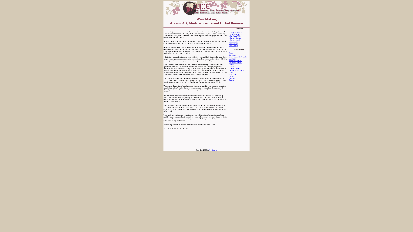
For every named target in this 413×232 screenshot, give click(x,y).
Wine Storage (233, 46)
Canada (231, 65)
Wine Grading (233, 42)
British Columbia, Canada (238, 57)
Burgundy (232, 59)
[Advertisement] (188, 28)
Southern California (235, 63)
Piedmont (232, 76)
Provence (232, 78)
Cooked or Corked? (235, 32)
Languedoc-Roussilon (236, 70)
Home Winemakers (235, 34)
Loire (231, 72)
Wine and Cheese (235, 38)
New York (232, 74)
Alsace (231, 53)
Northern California (235, 61)
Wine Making (233, 44)
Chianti (231, 66)
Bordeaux (232, 55)
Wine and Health (234, 40)
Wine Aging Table (235, 36)
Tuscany (232, 80)
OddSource (213, 150)
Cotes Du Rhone (234, 68)
